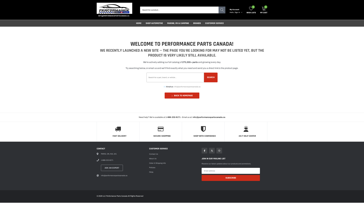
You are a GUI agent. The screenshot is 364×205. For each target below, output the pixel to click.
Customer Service (214, 23)
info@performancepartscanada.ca (187, 87)
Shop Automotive (154, 23)
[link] (204, 150)
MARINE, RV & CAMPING (178, 23)
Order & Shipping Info (157, 163)
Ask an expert (112, 167)
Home (138, 23)
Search (211, 77)
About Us (152, 159)
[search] (222, 10)
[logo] (114, 10)
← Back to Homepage (182, 95)
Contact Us (153, 154)
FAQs (151, 172)
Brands (197, 23)
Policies (152, 168)
